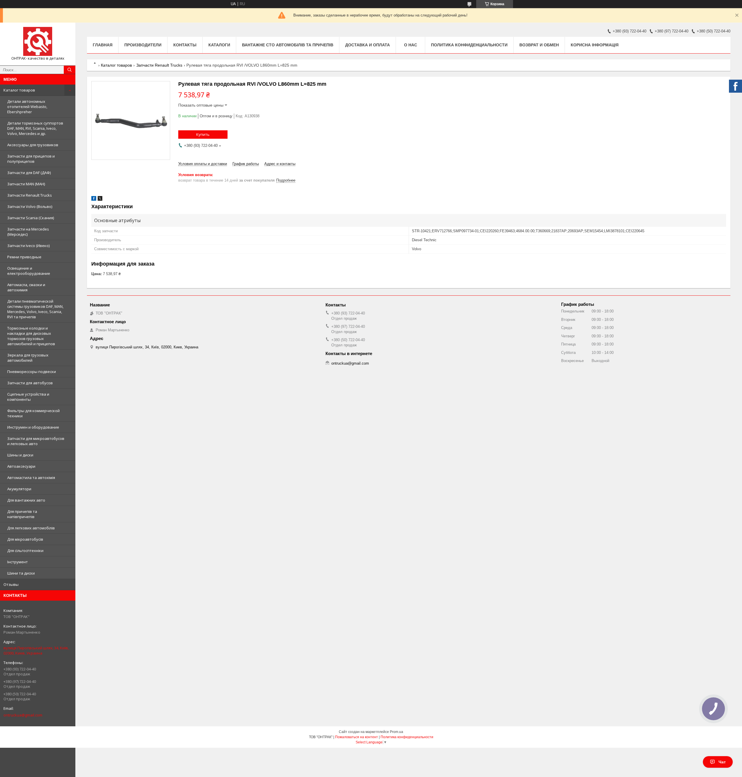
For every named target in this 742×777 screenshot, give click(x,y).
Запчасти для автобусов (30, 382)
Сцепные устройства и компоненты (28, 397)
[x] (100, 199)
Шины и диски (20, 455)
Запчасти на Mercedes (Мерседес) (28, 231)
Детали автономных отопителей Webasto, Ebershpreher (27, 106)
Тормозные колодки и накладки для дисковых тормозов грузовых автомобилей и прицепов (31, 336)
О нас (410, 45)
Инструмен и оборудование (33, 427)
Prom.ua (396, 732)
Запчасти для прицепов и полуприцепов (31, 158)
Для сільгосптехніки (25, 550)
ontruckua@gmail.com (22, 715)
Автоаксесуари (21, 466)
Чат (722, 762)
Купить (203, 134)
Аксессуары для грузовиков (32, 144)
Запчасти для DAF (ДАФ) (29, 172)
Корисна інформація (595, 45)
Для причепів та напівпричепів (22, 514)
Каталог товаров (19, 90)
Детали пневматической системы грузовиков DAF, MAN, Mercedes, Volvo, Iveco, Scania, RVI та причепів (35, 309)
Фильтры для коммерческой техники (33, 413)
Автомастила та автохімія (31, 477)
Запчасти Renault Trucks (29, 195)
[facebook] (93, 199)
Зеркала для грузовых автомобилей (27, 357)
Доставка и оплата (367, 45)
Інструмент (17, 561)
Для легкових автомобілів (31, 528)
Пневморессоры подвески (31, 371)
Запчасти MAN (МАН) (26, 184)
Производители (142, 45)
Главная (102, 45)
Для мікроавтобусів (25, 539)
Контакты (185, 45)
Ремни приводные (24, 256)
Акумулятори (19, 488)
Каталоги (219, 45)
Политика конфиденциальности (469, 45)
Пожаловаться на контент (356, 737)
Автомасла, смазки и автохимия (26, 287)
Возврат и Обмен (539, 45)
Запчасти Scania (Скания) (30, 217)
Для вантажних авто (26, 500)
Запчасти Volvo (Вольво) (29, 206)
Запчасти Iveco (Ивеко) (28, 245)
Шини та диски (21, 573)
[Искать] (69, 69)
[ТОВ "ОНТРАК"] (37, 41)
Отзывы (11, 584)
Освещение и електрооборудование (28, 271)
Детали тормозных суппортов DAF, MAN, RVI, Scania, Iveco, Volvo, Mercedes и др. (35, 128)
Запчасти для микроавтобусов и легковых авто (35, 441)
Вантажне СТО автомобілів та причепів (287, 45)
